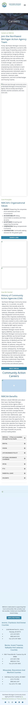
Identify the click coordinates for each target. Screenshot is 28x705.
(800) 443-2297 (14, 681)
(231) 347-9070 (14, 634)
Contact (12, 611)
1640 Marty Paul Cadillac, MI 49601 (15, 677)
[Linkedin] (19, 702)
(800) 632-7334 (14, 661)
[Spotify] (22, 702)
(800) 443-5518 (14, 636)
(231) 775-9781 (14, 679)
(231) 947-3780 (14, 659)
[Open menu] (25, 5)
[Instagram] (12, 702)
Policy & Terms (21, 699)
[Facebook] (5, 702)
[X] (9, 702)
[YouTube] (15, 702)
